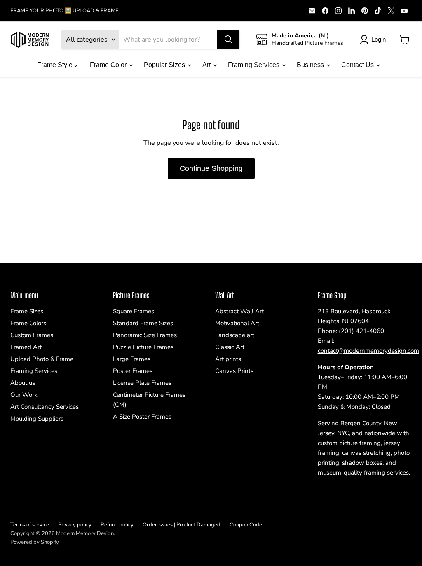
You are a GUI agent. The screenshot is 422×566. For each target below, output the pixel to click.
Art (207, 64)
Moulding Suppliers (36, 419)
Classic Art (229, 347)
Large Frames (131, 359)
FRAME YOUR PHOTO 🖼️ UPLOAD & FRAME (64, 11)
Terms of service (29, 525)
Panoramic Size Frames (145, 335)
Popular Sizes (165, 64)
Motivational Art (237, 323)
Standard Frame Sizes (143, 323)
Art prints (228, 359)
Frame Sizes (26, 311)
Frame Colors (28, 323)
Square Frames (133, 311)
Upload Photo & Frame (41, 359)
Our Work (24, 395)
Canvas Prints (234, 371)
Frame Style (55, 64)
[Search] (228, 39)
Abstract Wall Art (239, 311)
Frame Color (109, 64)
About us (22, 383)
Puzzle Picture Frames (143, 347)
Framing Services (254, 64)
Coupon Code (246, 525)
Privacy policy (74, 525)
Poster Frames (132, 371)
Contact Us (358, 64)
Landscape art (234, 335)
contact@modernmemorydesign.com (368, 351)
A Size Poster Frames (142, 416)
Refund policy (117, 525)
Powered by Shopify (34, 542)
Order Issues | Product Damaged (181, 525)
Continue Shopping (211, 168)
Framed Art (26, 347)
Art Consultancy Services (44, 407)
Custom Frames (31, 335)
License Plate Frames (142, 383)
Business (311, 64)
